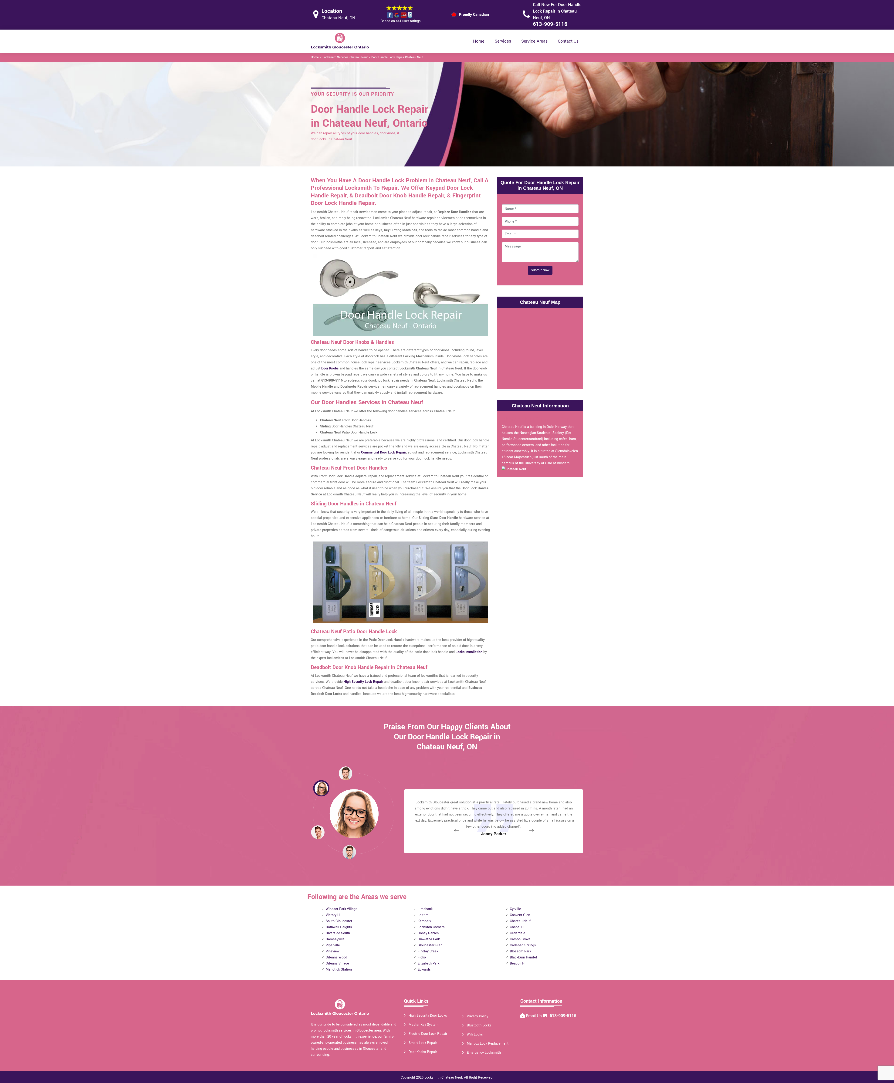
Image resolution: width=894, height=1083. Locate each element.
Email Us (534, 1016)
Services (503, 41)
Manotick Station (339, 969)
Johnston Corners (431, 927)
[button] (349, 852)
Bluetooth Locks (479, 1025)
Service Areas (534, 41)
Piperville (333, 945)
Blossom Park (520, 951)
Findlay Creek (428, 951)
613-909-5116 (550, 24)
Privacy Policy (477, 1016)
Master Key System (424, 1024)
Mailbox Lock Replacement (487, 1043)
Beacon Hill (518, 963)
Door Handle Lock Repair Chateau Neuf (397, 57)
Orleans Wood (336, 957)
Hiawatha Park (429, 939)
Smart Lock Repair (423, 1042)
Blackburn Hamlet (523, 957)
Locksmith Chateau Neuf (443, 1077)
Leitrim (423, 915)
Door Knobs (330, 368)
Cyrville (515, 909)
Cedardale (517, 933)
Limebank (425, 909)
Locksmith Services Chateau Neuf (345, 57)
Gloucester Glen (430, 945)
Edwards (424, 969)
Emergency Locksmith (484, 1052)
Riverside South (338, 933)
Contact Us (568, 41)
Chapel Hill (518, 927)
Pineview (332, 951)
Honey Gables (428, 933)
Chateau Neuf (520, 921)
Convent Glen (520, 915)
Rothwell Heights (339, 927)
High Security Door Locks (428, 1015)
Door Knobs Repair (423, 1051)
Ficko (422, 957)
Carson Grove (520, 939)
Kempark (424, 921)
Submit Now (540, 270)
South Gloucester (339, 921)
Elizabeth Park (428, 963)
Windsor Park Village (341, 909)
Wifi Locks (475, 1034)
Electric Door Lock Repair (428, 1033)
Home (478, 41)
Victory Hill (334, 915)
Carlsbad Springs (523, 945)
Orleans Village (337, 963)
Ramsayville (335, 939)
